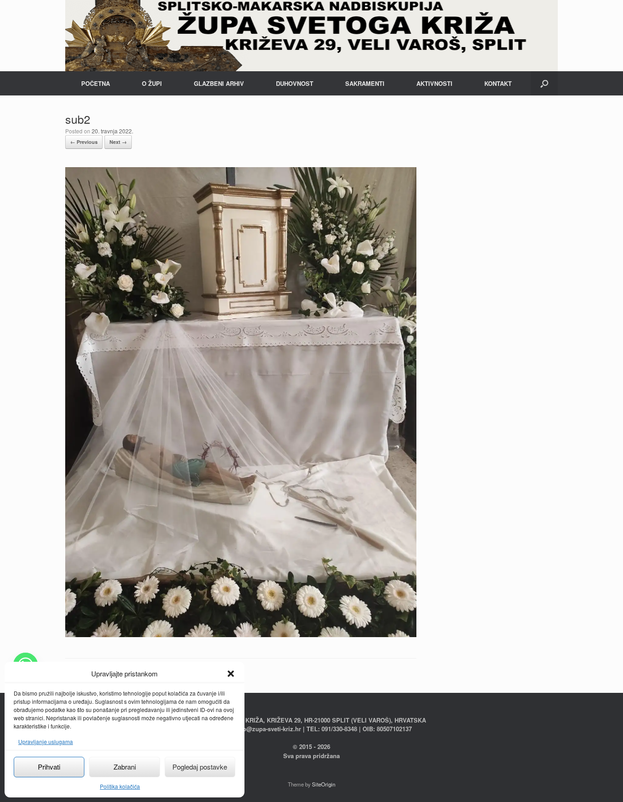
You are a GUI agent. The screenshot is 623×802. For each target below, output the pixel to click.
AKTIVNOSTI (434, 83)
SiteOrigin (323, 784)
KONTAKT (498, 83)
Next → (118, 141)
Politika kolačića (120, 786)
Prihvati (49, 766)
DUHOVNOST (294, 83)
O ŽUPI (152, 83)
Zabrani (125, 766)
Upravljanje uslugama (45, 741)
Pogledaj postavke (199, 766)
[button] (230, 673)
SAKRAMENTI (364, 83)
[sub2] (240, 634)
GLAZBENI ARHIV (219, 83)
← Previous (84, 141)
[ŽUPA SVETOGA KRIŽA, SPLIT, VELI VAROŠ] (311, 35)
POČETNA (95, 83)
